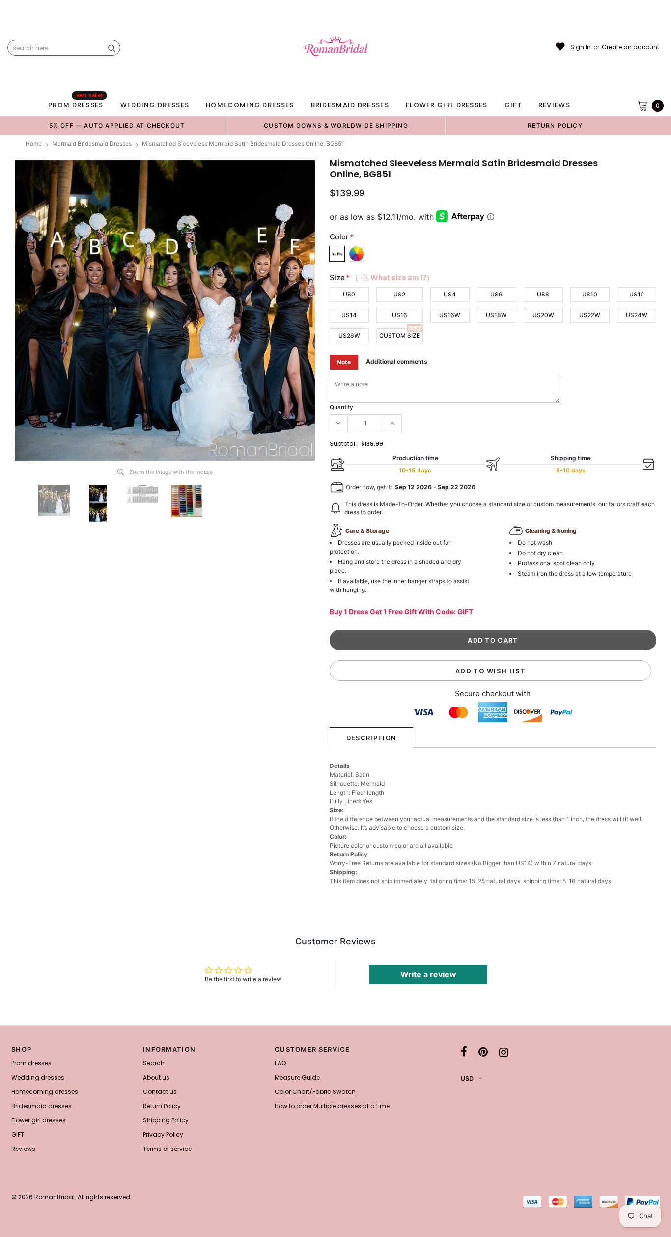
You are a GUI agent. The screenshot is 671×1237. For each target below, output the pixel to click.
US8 (543, 294)
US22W (589, 315)
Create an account (630, 47)
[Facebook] (464, 1052)
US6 (496, 294)
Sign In (580, 47)
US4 (450, 294)
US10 (589, 294)
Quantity (341, 407)
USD (467, 1078)
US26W (349, 335)
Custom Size (399, 335)
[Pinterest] (483, 1052)
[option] (116, 125)
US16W (449, 315)
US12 (636, 294)
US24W (636, 315)
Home (34, 143)
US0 (349, 294)
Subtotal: (343, 444)
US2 (399, 294)
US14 (349, 315)
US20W (543, 315)
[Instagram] (503, 1052)
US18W (496, 315)
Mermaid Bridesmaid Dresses (92, 143)
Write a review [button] (428, 974)
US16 (399, 315)
